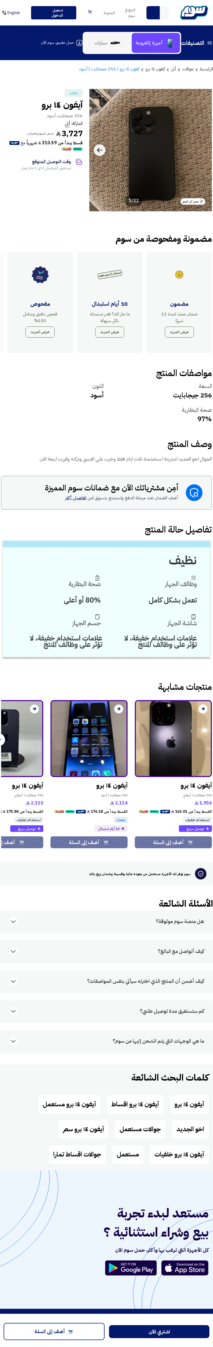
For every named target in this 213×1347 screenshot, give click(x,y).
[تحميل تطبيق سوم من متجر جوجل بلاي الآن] (133, 1268)
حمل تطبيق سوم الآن (57, 42)
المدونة (109, 13)
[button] (153, 12)
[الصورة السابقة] (201, 150)
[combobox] (157, 12)
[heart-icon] (203, 709)
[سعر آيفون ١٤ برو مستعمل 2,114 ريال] (89, 738)
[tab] (156, 43)
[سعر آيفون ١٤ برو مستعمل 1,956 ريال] (173, 738)
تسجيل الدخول (57, 12)
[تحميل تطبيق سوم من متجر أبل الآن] (185, 1268)
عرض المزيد (179, 332)
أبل (67, 123)
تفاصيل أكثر (75, 498)
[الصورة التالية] (99, 150)
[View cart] (90, 12)
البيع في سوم (130, 13)
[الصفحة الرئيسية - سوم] (194, 13)
